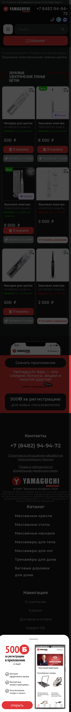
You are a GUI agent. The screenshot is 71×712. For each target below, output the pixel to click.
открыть (17, 705)
